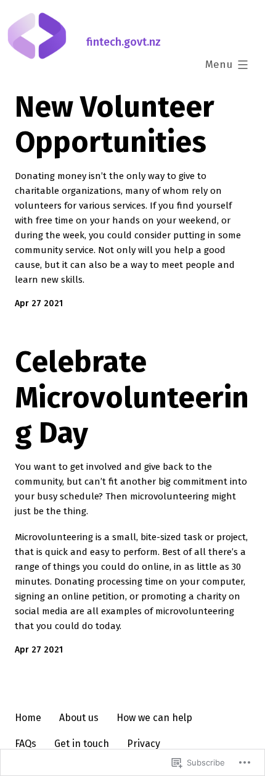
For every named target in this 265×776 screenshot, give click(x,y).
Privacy (143, 743)
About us (79, 718)
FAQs (25, 743)
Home (28, 718)
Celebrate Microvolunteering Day (132, 397)
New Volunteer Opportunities (114, 125)
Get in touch (81, 743)
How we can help (154, 718)
